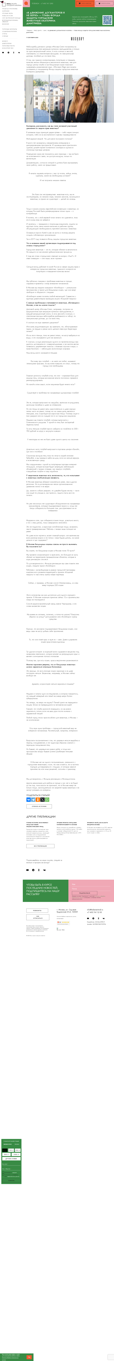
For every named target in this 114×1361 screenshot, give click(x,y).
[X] (41, 799)
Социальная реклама (9, 31)
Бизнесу (5, 41)
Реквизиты (37, 911)
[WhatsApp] (46, 799)
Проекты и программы (9, 9)
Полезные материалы (9, 29)
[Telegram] (32, 799)
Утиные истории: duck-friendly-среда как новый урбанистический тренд (37, 824)
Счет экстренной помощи (11, 18)
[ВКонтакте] (27, 799)
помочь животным (86, 3)
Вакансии (5, 24)
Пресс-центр (37, 30)
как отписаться (37, 917)
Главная (29, 30)
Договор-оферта (60, 918)
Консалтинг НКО (7, 48)
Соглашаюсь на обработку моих (12, 1175)
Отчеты (4, 34)
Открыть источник (39, 806)
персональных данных (13, 1176)
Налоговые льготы (8, 46)
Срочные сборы (7, 13)
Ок (29, 1357)
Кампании (5, 11)
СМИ (44, 30)
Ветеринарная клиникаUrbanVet (10, 21)
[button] (4, 1150)
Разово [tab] (17, 1144)
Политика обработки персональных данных (66, 916)
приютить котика (105, 3)
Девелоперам (6, 43)
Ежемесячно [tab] (8, 1144)
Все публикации (40, 846)
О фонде (5, 36)
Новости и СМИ (7, 16)
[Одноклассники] (37, 799)
